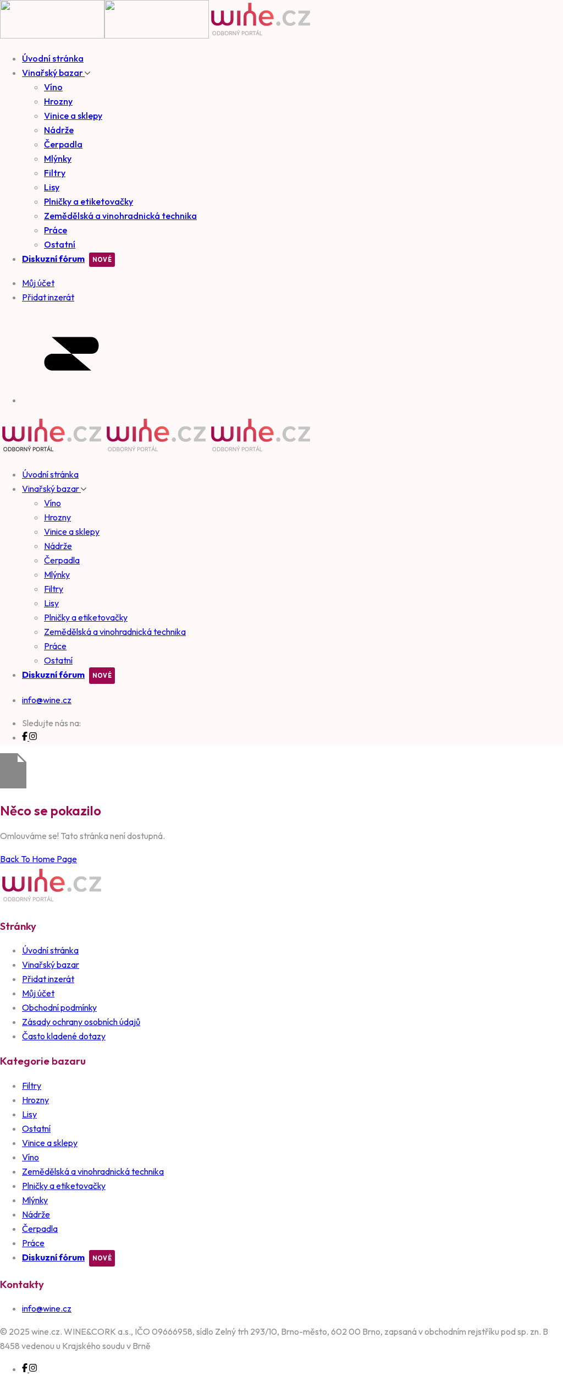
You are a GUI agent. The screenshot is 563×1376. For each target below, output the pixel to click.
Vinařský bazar (53, 72)
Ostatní (59, 244)
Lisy (51, 187)
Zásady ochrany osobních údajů (81, 1021)
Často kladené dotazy (64, 1035)
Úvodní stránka (53, 58)
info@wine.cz (46, 699)
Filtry (54, 172)
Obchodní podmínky (59, 1007)
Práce (55, 229)
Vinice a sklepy (73, 115)
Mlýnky (57, 158)
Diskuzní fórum (53, 258)
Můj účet (38, 993)
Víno (53, 86)
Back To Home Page (38, 858)
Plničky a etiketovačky (88, 201)
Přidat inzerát (48, 978)
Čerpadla (63, 144)
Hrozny (58, 101)
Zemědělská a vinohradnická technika (120, 215)
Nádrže (59, 129)
